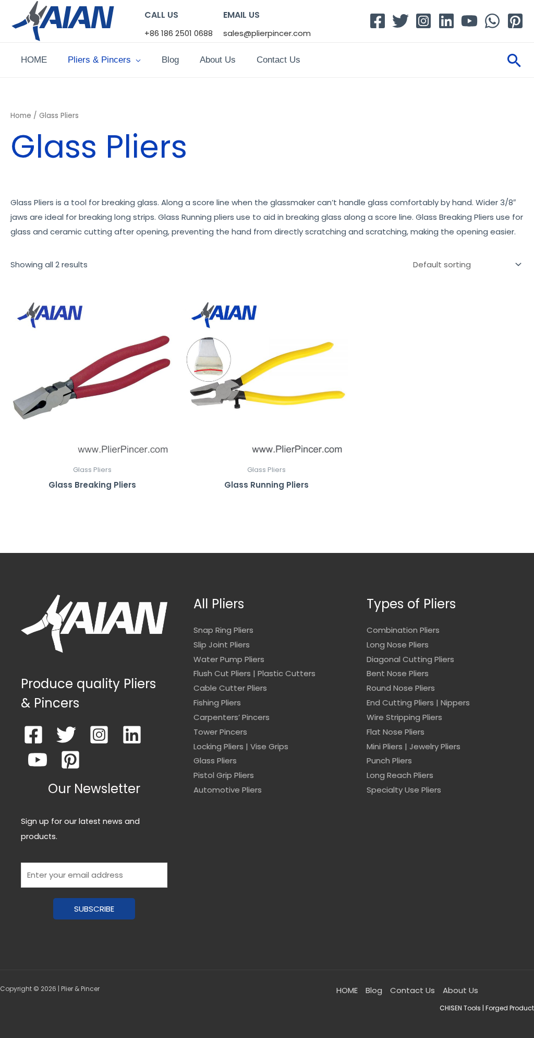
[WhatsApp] (492, 21)
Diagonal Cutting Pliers (410, 659)
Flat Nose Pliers (395, 731)
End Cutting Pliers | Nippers (418, 702)
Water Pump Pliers (228, 659)
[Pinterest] (515, 21)
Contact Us (278, 60)
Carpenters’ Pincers (231, 717)
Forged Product (510, 1008)
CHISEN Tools (460, 1008)
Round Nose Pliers (401, 687)
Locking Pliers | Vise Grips (240, 746)
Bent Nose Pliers (398, 673)
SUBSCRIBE (94, 908)
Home (20, 116)
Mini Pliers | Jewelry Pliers (413, 746)
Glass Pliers (215, 760)
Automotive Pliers (227, 789)
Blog (170, 60)
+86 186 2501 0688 (178, 33)
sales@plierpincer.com (267, 33)
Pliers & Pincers (99, 60)
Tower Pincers (220, 731)
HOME (34, 60)
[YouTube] (469, 21)
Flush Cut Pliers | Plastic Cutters (254, 673)
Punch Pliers (389, 760)
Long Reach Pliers (400, 775)
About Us (218, 60)
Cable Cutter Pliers (230, 687)
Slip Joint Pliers (221, 644)
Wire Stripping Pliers (404, 717)
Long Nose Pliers (398, 644)
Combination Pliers (403, 629)
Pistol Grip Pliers (223, 775)
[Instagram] (423, 21)
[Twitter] (400, 21)
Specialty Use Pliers (404, 789)
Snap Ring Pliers (223, 629)
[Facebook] (377, 21)
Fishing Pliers (217, 702)
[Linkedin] (446, 21)
